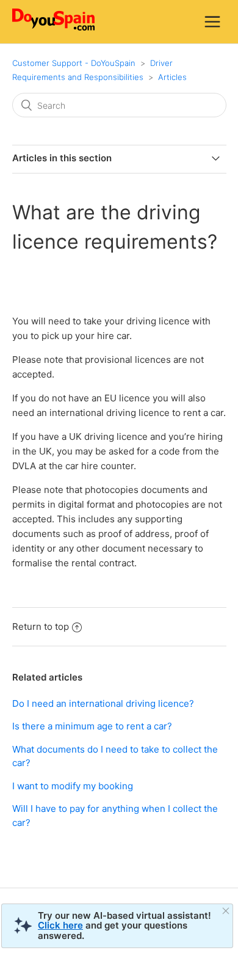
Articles (172, 77)
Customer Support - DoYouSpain (73, 63)
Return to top (40, 626)
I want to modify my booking (72, 786)
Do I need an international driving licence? (103, 703)
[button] (212, 21)
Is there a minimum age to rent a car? (92, 726)
